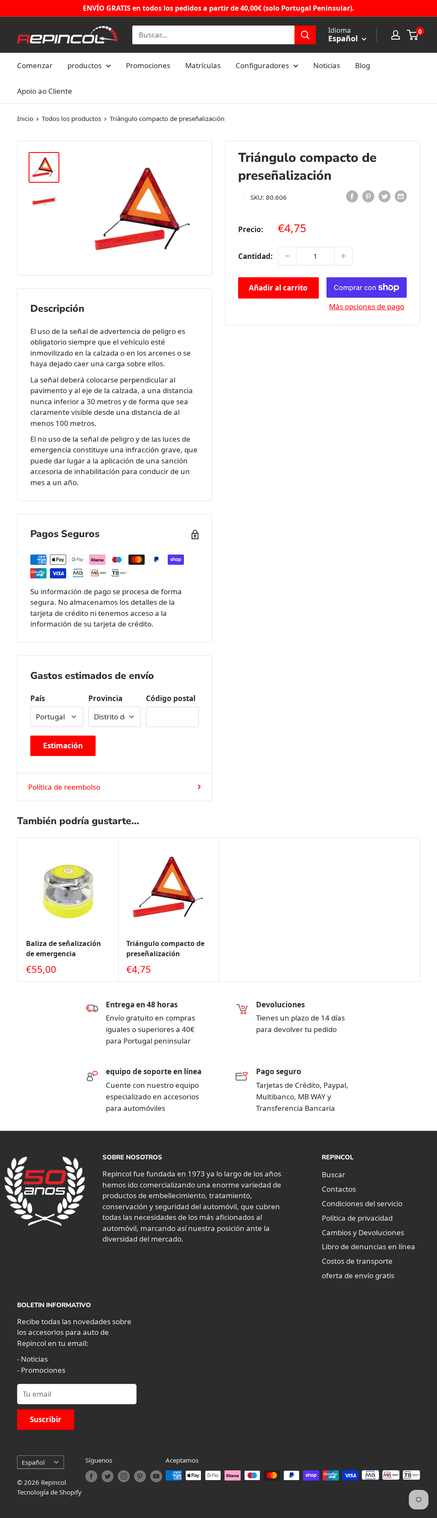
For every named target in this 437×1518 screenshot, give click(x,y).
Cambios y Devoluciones (363, 1232)
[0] (413, 35)
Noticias (326, 65)
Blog (362, 65)
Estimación (63, 745)
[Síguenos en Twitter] (108, 1476)
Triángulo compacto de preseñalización (165, 948)
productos (84, 65)
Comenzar (34, 65)
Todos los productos (71, 118)
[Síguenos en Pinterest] (140, 1476)
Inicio (25, 118)
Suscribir (45, 1419)
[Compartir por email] (401, 196)
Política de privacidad (357, 1218)
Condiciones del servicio (362, 1203)
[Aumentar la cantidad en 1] (344, 256)
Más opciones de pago (366, 306)
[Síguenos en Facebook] (91, 1476)
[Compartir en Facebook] (352, 196)
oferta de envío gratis (358, 1275)
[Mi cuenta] (395, 35)
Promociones (148, 65)
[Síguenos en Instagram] (124, 1476)
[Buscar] (305, 35)
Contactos (339, 1189)
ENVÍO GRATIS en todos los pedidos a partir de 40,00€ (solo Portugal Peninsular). (218, 8)
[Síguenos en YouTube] (156, 1476)
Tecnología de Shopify (49, 1492)
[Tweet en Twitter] (384, 196)
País (37, 698)
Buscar (333, 1174)
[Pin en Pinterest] (368, 196)
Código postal (170, 698)
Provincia (105, 698)
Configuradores (262, 65)
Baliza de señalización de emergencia (63, 948)
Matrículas (203, 65)
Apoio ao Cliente (44, 91)
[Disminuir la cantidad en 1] (287, 256)
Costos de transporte (357, 1261)
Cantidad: (255, 256)
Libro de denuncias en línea (368, 1246)
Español (33, 1462)
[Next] (420, 909)
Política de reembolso (64, 787)
